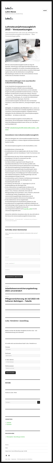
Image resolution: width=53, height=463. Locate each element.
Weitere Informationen (26, 251)
